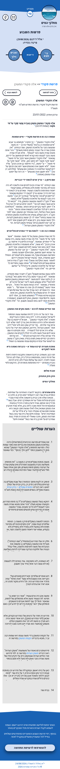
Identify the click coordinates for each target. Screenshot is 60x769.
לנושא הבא (12, 92)
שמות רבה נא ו (47, 231)
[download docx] (13, 102)
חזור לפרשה (48, 92)
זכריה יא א (15, 676)
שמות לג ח (38, 287)
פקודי (20, 447)
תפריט (30, 9)
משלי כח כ (27, 145)
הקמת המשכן (25, 638)
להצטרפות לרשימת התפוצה (30, 748)
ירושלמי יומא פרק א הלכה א (21, 395)
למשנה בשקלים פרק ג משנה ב (28, 521)
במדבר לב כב (22, 196)
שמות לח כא (42, 126)
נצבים (13, 52)
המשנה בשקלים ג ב (30, 544)
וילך (14, 57)
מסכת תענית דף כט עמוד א (41, 346)
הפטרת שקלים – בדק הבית (20, 487)
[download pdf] (5, 102)
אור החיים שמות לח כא (43, 309)
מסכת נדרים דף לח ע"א (20, 604)
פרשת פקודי (49, 84)
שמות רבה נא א (47, 137)
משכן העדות (32, 653)
